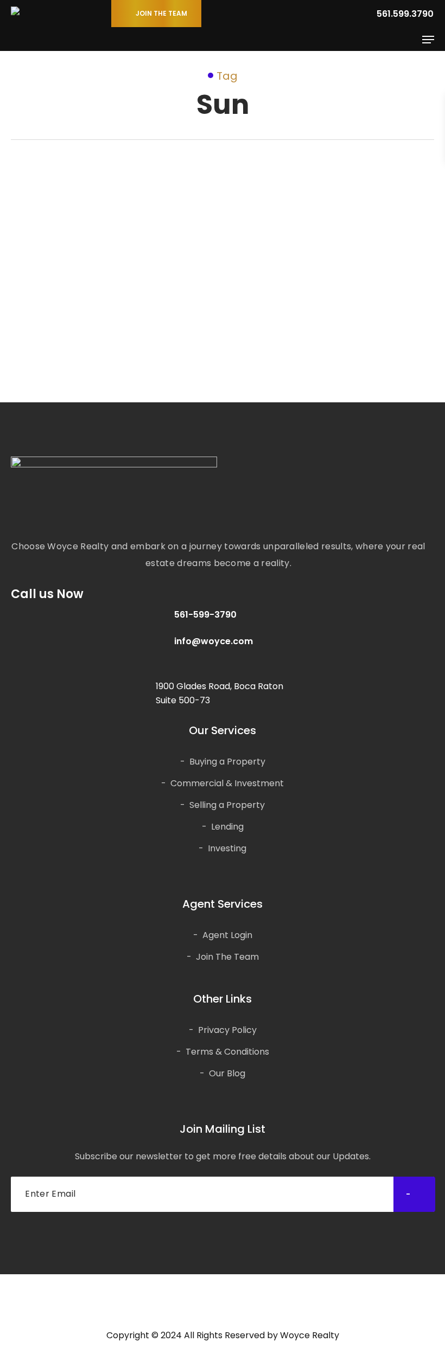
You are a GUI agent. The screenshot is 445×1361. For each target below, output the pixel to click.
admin (67, 349)
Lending (227, 826)
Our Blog (44, 233)
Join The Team (227, 957)
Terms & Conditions (227, 1051)
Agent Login (227, 935)
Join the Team (161, 13)
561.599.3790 (404, 14)
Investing (227, 848)
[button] (428, 39)
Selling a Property (227, 805)
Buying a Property (227, 761)
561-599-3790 (205, 614)
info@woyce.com (213, 641)
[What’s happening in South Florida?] (112, 260)
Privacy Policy (227, 1030)
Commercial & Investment (227, 783)
